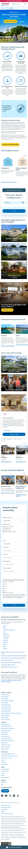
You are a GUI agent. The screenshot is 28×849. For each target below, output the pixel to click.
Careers (2, 773)
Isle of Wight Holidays (6, 705)
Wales (19, 439)
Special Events (4, 742)
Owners (3, 760)
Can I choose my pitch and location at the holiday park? (13, 658)
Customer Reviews (5, 777)
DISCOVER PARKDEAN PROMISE (8, 182)
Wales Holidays (4, 717)
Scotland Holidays (5, 715)
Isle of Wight (6, 634)
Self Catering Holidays (6, 730)
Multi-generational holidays (7, 740)
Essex (4, 631)
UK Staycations (4, 732)
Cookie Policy (6, 424)
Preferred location (7, 517)
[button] (25, 4)
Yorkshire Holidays (5, 719)
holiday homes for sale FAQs (10, 667)
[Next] (26, 155)
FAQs (2, 784)
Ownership (3, 762)
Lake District (6, 638)
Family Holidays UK (5, 736)
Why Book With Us (5, 769)
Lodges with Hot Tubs (6, 745)
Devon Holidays (4, 696)
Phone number (6, 568)
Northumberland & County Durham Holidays (11, 713)
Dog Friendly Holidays (6, 726)
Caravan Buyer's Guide (6, 758)
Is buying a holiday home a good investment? (11, 662)
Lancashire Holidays (5, 711)
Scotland (15, 439)
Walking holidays (5, 749)
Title (4, 540)
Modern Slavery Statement (7, 813)
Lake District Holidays (6, 709)
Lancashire (3, 439)
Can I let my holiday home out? (8, 664)
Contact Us (3, 782)
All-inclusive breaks (5, 747)
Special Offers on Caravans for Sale (9, 756)
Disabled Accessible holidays (7, 728)
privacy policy (19, 597)
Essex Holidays (4, 703)
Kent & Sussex (6, 636)
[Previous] (22, 155)
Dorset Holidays (4, 698)
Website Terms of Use (6, 807)
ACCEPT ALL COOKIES (14, 434)
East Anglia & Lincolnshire (9, 629)
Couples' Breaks (4, 734)
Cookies (3, 811)
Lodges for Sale (4, 764)
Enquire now (21, 21)
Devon (4, 627)
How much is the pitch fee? (7, 660)
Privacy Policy (4, 809)
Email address (6, 561)
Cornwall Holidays (5, 694)
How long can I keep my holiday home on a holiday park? (14, 655)
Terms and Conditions (6, 805)
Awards (3, 775)
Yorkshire (3, 441)
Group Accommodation (6, 738)
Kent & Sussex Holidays (6, 707)
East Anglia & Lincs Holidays (7, 700)
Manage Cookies (7, 430)
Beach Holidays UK (5, 724)
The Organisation (5, 771)
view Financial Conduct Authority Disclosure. (10, 827)
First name (5, 547)
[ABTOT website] (14, 844)
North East (9, 439)
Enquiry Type (6, 524)
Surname (5, 554)
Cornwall (5, 625)
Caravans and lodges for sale (7, 754)
